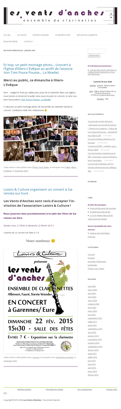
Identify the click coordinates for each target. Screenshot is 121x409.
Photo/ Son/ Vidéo (40, 167)
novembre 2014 (95, 339)
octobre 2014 (93, 343)
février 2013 (93, 375)
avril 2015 (92, 332)
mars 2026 (92, 290)
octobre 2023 (93, 304)
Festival (91, 258)
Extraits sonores (41, 35)
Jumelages (92, 265)
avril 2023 (92, 307)
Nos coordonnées (85, 389)
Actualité (21, 35)
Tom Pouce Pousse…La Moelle (36, 99)
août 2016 (92, 325)
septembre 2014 (95, 346)
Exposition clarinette (87, 35)
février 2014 (93, 350)
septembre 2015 (95, 328)
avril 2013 (92, 367)
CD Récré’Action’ (62, 35)
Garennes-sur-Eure (64, 357)
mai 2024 (92, 293)
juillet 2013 (92, 357)
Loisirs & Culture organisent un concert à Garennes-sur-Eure (38, 191)
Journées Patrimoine (97, 261)
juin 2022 (92, 314)
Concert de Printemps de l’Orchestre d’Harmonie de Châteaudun (102, 167)
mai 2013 (92, 364)
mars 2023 (92, 311)
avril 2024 (92, 297)
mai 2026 (92, 286)
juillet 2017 (92, 321)
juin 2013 (92, 360)
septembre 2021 (95, 318)
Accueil (7, 35)
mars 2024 (92, 300)
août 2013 (92, 353)
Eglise (68, 167)
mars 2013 (92, 371)
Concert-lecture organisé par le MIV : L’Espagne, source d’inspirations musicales (102, 157)
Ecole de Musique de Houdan (103, 208)
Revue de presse (10, 41)
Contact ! (28, 41)
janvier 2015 (93, 336)
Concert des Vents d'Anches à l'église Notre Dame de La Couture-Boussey (102, 72)
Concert (35, 357)
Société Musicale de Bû (100, 212)
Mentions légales (24, 389)
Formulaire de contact (54, 389)
